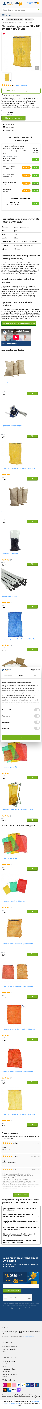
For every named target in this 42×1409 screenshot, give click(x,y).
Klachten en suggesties (9, 1374)
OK (21, 737)
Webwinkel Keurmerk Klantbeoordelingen (20, 1402)
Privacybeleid (35, 1397)
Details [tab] (21, 675)
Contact (4, 1377)
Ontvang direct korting (12, 1290)
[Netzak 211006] (21, 51)
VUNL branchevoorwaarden (21, 1397)
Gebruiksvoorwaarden (9, 1349)
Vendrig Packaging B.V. (17, 1395)
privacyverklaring (30, 1303)
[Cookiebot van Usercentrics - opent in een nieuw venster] (31, 670)
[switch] (37, 715)
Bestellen (5, 1364)
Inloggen (30, 3)
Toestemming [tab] (7, 675)
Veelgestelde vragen (8, 1361)
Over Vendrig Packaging (9, 1346)
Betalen (4, 1366)
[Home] (2, 19)
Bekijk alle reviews (21, 1195)
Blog (3, 1352)
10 (34, 183)
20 (34, 191)
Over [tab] (34, 675)
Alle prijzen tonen (12, 118)
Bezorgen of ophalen (9, 1369)
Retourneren (6, 1372)
